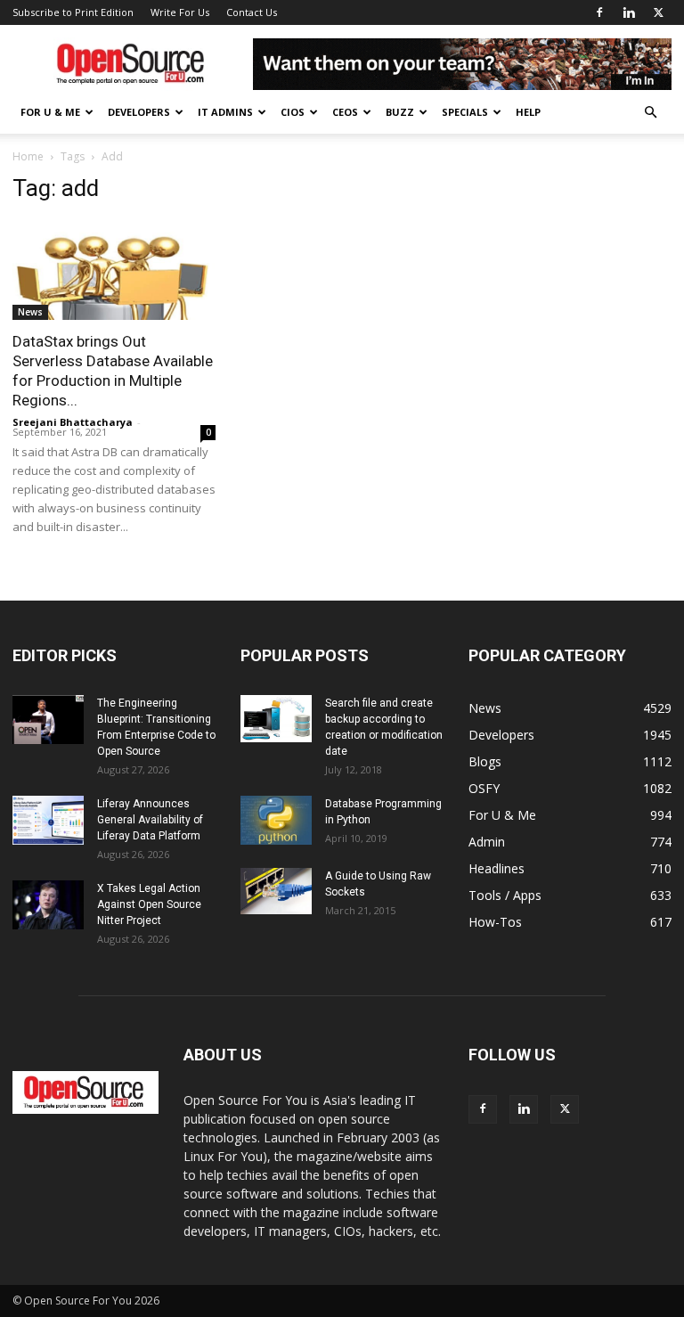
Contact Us (251, 12)
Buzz (400, 112)
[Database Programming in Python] (276, 820)
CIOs (293, 112)
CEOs (345, 112)
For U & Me (50, 112)
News (30, 312)
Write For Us (180, 12)
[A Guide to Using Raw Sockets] (276, 891)
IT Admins (225, 112)
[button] (650, 112)
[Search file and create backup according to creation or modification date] (276, 719)
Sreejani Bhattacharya (72, 422)
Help (528, 112)
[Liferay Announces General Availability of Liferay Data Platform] (48, 820)
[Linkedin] (628, 12)
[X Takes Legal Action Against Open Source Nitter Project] (48, 904)
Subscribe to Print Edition (73, 12)
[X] (658, 12)
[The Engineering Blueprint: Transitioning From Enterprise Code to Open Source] (48, 719)
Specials (465, 112)
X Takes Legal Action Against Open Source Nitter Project (149, 904)
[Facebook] (599, 12)
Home (28, 156)
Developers (139, 112)
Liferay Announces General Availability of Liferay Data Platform (150, 820)
